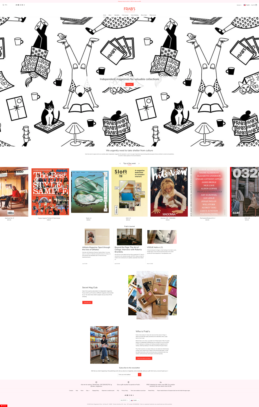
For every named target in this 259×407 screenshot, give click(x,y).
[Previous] (2, 81)
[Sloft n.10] (129, 192)
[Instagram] (20, 4)
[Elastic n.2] (90, 192)
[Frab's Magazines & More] (129, 10)
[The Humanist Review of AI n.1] (209, 192)
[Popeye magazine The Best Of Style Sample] (50, 192)
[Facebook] (18, 4)
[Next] (256, 81)
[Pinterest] (22, 4)
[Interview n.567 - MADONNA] (169, 192)
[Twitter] (16, 4)
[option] (129, 81)
